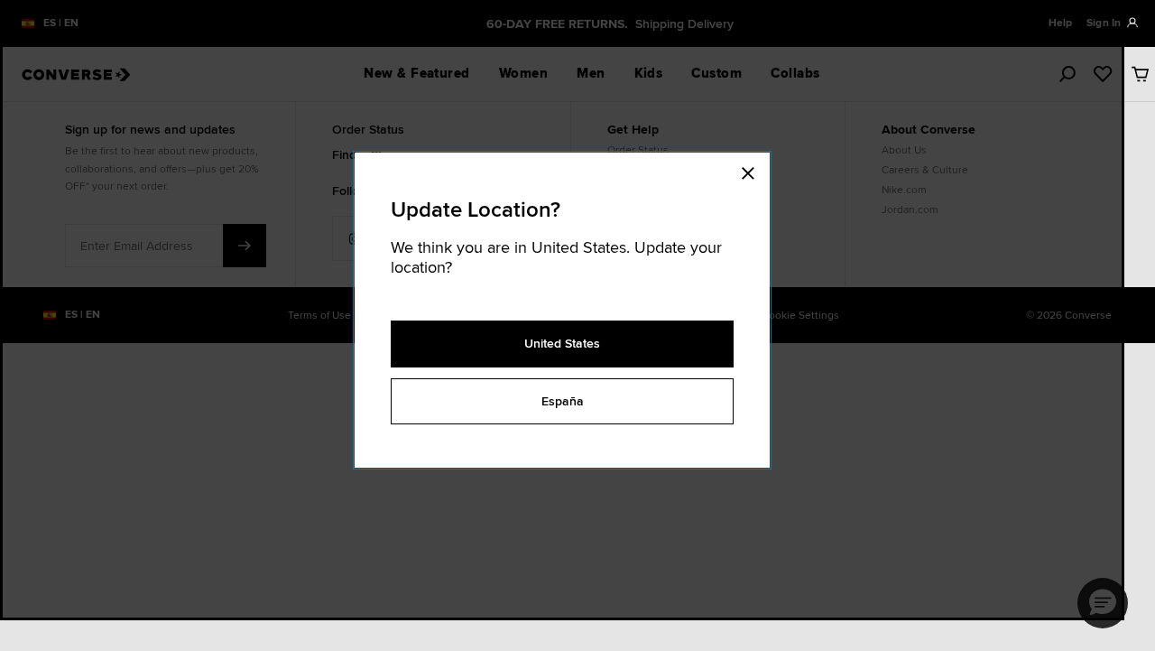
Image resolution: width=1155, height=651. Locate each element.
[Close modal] (753, 171)
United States (562, 343)
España (562, 401)
